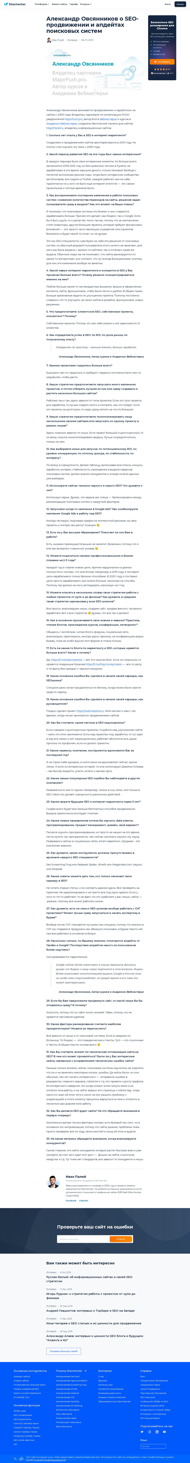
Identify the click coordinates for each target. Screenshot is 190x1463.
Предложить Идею (150, 1385)
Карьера (102, 1380)
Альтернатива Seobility (67, 1401)
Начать (180, 4)
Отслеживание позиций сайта (29, 1385)
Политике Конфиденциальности (49, 1460)
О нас (101, 1376)
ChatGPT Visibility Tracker (26, 1427)
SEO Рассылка (147, 1397)
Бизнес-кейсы (59, 4)
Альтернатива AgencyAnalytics (71, 1380)
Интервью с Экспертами (153, 1414)
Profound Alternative (66, 1418)
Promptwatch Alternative (68, 1422)
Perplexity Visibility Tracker (27, 1436)
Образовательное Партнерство (114, 1401)
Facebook (71, 1200)
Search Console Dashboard (27, 1393)
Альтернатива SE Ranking (69, 1405)
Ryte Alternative (64, 1426)
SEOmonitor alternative (67, 1410)
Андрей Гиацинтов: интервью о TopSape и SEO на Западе (90, 1310)
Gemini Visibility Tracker (26, 1432)
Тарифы (73, 4)
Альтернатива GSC (65, 1397)
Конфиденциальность (109, 1393)
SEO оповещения (23, 1415)
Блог (142, 1376)
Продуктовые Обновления (154, 1380)
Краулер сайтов (22, 1376)
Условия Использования (110, 1389)
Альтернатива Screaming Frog (71, 1385)
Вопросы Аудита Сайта (152, 1405)
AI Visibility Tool (21, 1397)
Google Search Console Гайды (155, 1410)
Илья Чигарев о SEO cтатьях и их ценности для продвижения (93, 1323)
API (15, 1444)
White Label (20, 1411)
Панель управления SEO (26, 1389)
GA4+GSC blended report (26, 1423)
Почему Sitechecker (69, 1370)
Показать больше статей (63, 1351)
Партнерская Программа (153, 1393)
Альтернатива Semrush (68, 1376)
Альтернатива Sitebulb (67, 1393)
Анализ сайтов (21, 1380)
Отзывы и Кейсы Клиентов (112, 1397)
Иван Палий (76, 1177)
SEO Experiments (22, 1419)
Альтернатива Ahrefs (66, 1389)
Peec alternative (64, 1414)
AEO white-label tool (24, 1440)
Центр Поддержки (150, 1389)
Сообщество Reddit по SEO (154, 1401)
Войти (168, 4)
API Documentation (150, 1418)
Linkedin (83, 1200)
